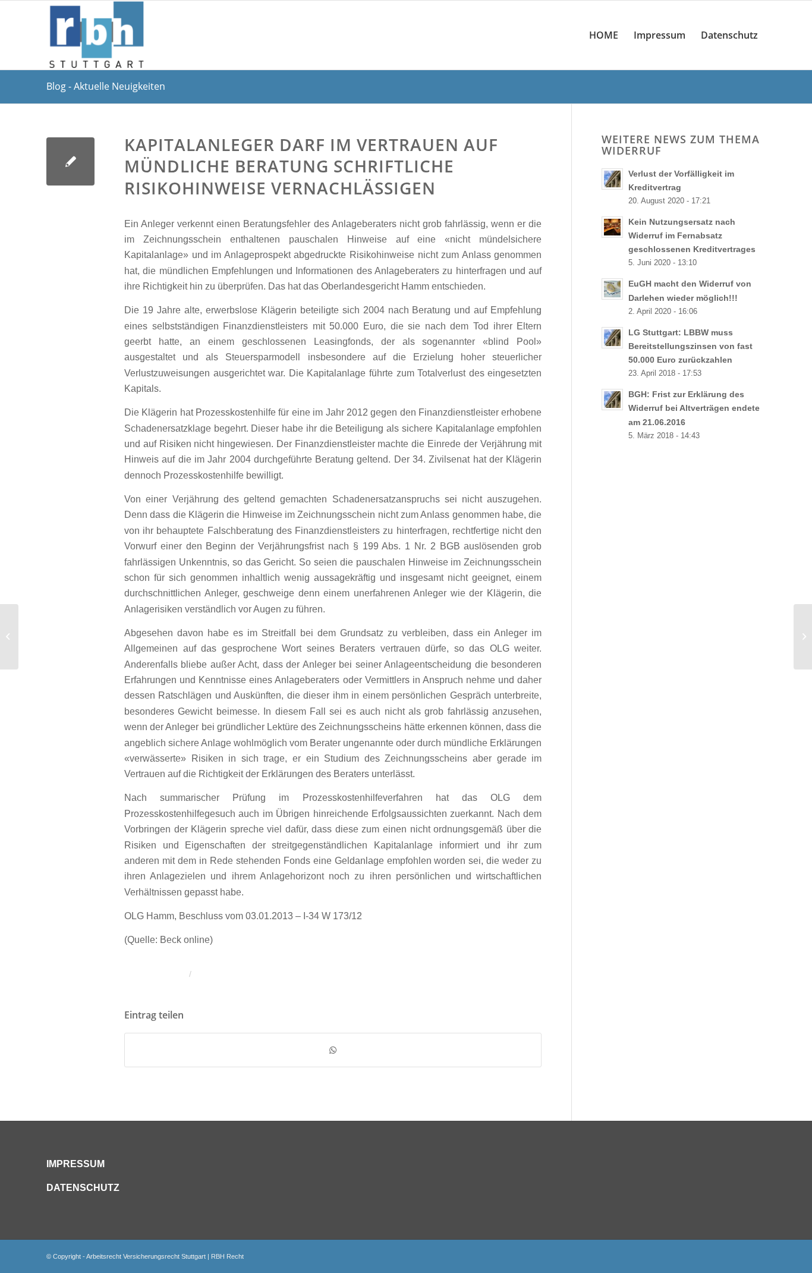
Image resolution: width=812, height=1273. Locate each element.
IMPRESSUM (75, 1164)
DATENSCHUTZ (82, 1188)
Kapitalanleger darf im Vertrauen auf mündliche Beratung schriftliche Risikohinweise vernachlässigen (311, 166)
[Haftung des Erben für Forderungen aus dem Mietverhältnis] (9, 636)
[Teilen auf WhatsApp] (333, 1050)
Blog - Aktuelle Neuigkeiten (105, 86)
